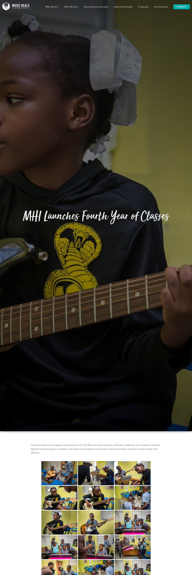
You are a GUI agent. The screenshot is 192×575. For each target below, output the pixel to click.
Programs (143, 7)
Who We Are (71, 7)
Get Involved (161, 7)
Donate (181, 7)
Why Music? (51, 7)
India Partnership (123, 7)
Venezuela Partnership (96, 7)
